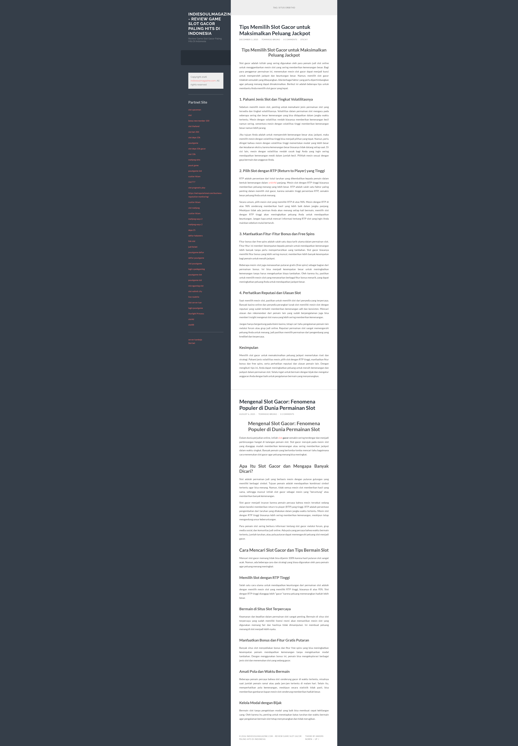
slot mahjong (194, 208)
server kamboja (195, 339)
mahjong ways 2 (195, 219)
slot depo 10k (194, 137)
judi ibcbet (192, 247)
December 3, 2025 (248, 39)
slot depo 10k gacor (197, 148)
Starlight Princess (196, 313)
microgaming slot (196, 286)
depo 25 (191, 230)
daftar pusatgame (196, 258)
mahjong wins (194, 159)
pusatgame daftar (196, 252)
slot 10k (192, 154)
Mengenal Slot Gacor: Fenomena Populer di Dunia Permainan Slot (277, 404)
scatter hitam (194, 176)
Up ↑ (317, 739)
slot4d (191, 319)
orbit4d (273, 182)
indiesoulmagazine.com (203, 80)
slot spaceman (194, 109)
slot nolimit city (195, 291)
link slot (191, 241)
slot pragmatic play (196, 187)
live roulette (193, 297)
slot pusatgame (195, 263)
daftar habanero (195, 235)
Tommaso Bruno (271, 39)
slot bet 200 (193, 132)
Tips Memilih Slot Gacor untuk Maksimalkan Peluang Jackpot (274, 30)
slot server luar (195, 302)
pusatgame (193, 143)
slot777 (191, 182)
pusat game (193, 165)
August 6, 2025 (247, 414)
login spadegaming (196, 269)
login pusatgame (195, 308)
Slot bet (191, 343)
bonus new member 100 (198, 120)
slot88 (191, 325)
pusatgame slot (195, 171)
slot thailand (193, 126)
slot (190, 115)
